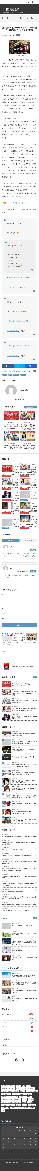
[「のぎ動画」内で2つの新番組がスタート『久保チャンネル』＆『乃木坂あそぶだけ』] (27, 439)
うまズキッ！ (31, 1088)
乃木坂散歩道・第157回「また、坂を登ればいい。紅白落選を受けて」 (24, 750)
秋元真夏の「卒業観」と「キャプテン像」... (23, 925)
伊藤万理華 (11, 1105)
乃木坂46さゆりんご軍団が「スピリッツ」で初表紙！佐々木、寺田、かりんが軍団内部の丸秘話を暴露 (18, 869)
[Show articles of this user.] (11, 390)
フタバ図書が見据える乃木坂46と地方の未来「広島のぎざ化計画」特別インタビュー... (23, 976)
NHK (23, 1085)
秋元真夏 (10, 1102)
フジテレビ (22, 1096)
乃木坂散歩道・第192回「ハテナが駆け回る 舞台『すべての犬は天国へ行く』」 (28, 641)
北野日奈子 (11, 1085)
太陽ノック (4, 1094)
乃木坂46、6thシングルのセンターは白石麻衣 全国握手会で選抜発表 (24, 789)
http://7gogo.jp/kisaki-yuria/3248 (19, 346)
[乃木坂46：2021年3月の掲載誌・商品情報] (25, 497)
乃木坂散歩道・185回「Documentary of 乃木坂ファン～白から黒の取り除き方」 (24, 765)
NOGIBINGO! (5, 1107)
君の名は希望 (31, 1105)
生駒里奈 (20, 1107)
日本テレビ (18, 1099)
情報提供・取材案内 (28, 1162)
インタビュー (17, 1026)
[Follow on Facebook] (22, 1059)
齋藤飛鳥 (4, 1096)
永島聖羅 (29, 1094)
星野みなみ (22, 1094)
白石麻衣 (22, 1091)
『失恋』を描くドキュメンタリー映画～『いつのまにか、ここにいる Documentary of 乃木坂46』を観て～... (24, 942)
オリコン (4, 1102)
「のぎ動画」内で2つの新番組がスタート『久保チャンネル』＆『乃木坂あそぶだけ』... (24, 709)
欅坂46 (35, 1091)
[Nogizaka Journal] (11, 11)
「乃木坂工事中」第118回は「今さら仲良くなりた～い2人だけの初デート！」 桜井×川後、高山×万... (19, 897)
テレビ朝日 (4, 1105)
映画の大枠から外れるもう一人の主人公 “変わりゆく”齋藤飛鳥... (24, 934)
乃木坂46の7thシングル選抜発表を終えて (12, 850)
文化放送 (4, 1091)
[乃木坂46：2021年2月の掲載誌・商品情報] (7, 524)
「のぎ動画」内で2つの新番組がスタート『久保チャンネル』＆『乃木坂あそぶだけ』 (27, 447)
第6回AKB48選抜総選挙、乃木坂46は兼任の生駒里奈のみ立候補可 (19, 904)
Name (3, 608)
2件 (15, 35)
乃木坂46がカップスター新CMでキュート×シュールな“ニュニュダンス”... (24, 684)
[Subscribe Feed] (28, 2)
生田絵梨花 (29, 1091)
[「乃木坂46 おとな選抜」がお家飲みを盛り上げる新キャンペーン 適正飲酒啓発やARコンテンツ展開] (27, 419)
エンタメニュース (14, 411)
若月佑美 (24, 1105)
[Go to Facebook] (17, 400)
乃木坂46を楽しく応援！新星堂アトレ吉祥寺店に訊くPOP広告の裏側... (24, 983)
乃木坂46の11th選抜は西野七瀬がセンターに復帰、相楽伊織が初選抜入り (19, 877)
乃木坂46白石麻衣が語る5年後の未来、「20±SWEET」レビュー (22, 812)
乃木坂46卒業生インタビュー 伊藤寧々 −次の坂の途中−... (24, 999)
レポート (17, 1022)
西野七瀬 (29, 1085)
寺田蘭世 (26, 1107)
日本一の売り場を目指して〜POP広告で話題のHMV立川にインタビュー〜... (24, 991)
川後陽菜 (10, 1091)
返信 (34, 550)
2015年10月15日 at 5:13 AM (22, 571)
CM (10, 1094)
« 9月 (2, 1150)
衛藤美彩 (32, 1107)
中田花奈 (18, 1105)
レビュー (17, 1031)
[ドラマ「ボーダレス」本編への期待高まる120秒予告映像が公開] (7, 496)
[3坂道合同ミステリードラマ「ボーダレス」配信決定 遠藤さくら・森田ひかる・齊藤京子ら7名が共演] (25, 521)
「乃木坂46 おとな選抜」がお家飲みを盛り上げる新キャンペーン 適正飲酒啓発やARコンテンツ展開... (24, 693)
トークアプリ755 (12, 287)
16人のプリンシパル (13, 1096)
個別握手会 (13, 1107)
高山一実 (24, 1099)
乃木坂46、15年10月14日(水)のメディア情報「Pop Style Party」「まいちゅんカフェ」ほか (10, 641)
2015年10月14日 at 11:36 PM (21, 550)
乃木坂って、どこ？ (21, 1088)
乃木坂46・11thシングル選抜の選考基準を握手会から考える (17, 855)
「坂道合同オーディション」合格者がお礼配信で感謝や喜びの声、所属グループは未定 (24, 796)
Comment (4, 594)
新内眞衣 (11, 1099)
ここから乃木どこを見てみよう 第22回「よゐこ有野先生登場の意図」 (24, 820)
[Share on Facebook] (20, 2)
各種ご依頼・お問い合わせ (12, 1162)
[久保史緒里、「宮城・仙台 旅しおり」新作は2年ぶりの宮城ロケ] (11, 439)
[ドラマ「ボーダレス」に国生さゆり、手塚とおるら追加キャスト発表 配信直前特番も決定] (7, 508)
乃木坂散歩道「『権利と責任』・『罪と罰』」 (24, 757)
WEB (18, 35)
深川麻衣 (30, 1099)
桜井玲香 (18, 1085)
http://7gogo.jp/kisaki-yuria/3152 (19, 277)
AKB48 (5, 374)
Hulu (10, 374)
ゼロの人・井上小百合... (18, 950)
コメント (25, 371)
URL (3, 618)
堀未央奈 (23, 374)
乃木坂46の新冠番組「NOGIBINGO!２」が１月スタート (24, 804)
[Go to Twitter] (22, 400)
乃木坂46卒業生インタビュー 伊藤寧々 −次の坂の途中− (16, 910)
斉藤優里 (29, 1096)
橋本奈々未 (15, 1094)
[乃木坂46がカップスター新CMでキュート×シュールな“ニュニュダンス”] (11, 419)
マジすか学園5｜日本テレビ (17, 203)
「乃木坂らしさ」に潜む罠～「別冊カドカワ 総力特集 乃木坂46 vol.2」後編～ (18, 884)
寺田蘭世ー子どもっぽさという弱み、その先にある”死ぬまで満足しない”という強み (24, 742)
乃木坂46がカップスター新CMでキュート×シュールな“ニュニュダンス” (11, 426)
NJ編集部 (18, 371)
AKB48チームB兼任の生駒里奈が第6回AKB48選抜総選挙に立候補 (24, 734)
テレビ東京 (11, 1088)
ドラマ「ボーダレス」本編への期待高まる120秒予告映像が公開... (24, 717)
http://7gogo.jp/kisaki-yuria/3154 (19, 321)
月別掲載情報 (23, 500)
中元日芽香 (4, 1099)
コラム (17, 1018)
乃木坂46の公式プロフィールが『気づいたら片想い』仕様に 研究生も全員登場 (24, 773)
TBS (3, 1110)
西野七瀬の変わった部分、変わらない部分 (12, 891)
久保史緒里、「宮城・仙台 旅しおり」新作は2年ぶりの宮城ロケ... (24, 701)
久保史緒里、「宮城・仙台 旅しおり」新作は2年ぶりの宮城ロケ (11, 447)
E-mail (3, 613)
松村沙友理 (4, 1085)
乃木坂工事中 (17, 1102)
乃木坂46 (16, 374)
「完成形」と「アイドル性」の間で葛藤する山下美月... (24, 958)
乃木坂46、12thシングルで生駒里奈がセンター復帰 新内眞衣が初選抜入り (24, 781)
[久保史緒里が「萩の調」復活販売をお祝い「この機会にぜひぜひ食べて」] (25, 508)
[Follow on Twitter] (24, 2)
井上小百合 (4, 1088)
